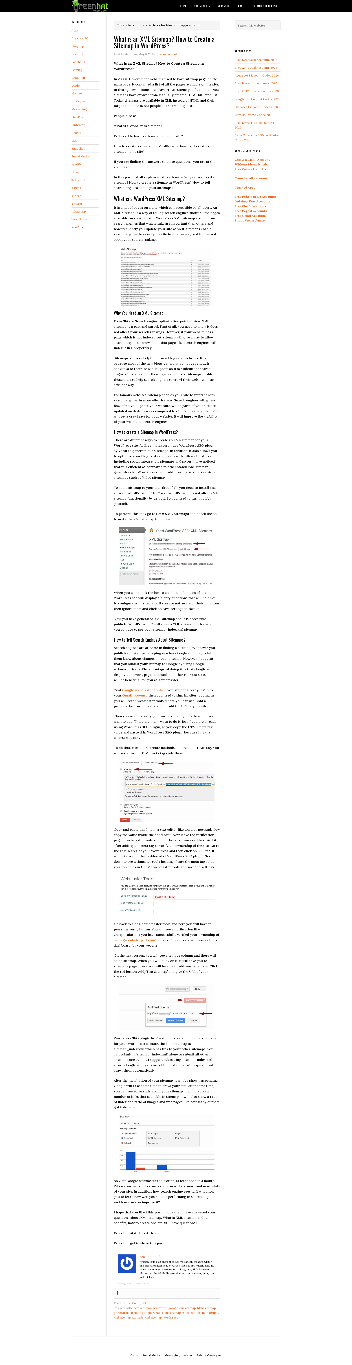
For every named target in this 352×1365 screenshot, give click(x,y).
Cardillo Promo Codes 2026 (254, 115)
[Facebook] (117, 1293)
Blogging (78, 46)
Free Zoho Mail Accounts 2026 (256, 67)
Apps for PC (80, 38)
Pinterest (78, 125)
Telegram (78, 180)
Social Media (80, 156)
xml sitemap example (128, 1317)
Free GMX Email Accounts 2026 (257, 91)
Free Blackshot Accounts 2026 (256, 83)
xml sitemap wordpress (161, 1317)
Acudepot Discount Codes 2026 (257, 75)
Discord (77, 54)
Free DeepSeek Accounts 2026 (256, 60)
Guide (136, 1303)
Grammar (78, 77)
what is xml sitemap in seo (171, 1312)
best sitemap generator (150, 1308)
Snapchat (78, 148)
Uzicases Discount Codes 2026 (256, 107)
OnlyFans (78, 117)
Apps (75, 30)
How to (77, 93)
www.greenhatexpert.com (135, 940)
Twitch (76, 196)
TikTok (76, 188)
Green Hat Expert (101, 6)
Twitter (77, 203)
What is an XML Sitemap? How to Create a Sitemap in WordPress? (164, 42)
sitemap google (141, 1312)
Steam (76, 172)
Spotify (76, 164)
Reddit (76, 133)
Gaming (77, 70)
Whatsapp (79, 211)
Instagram (79, 101)
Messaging (79, 109)
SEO (144, 1303)
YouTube (78, 227)
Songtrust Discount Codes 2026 (257, 99)
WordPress (79, 219)
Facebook (78, 62)
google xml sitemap (182, 1308)
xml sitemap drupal (204, 1312)
